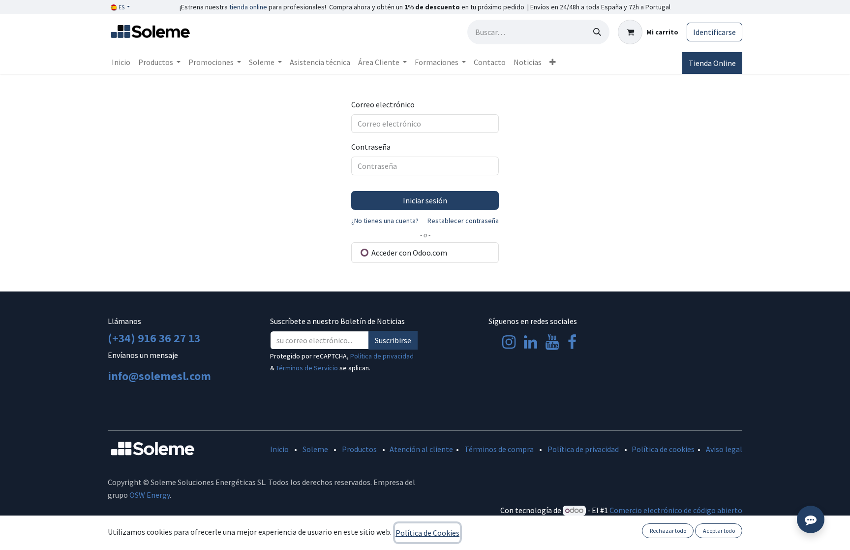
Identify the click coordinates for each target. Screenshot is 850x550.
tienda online (248, 6)
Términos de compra (499, 449)
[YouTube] (552, 342)
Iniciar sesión (425, 200)
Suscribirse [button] (393, 340)
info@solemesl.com (159, 376)
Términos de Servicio (307, 367)
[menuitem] (121, 62)
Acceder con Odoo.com (408, 253)
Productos (359, 449)
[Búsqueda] (597, 32)
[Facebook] (572, 342)
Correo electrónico (383, 104)
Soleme (315, 449)
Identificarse (714, 32)
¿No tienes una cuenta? (385, 220)
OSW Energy (149, 495)
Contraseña (371, 147)
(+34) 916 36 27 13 (154, 338)
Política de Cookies (427, 533)
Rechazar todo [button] (668, 530)
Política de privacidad (382, 356)
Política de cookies (663, 449)
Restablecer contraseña (463, 220)
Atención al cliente (421, 449)
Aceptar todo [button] (719, 530)
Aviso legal (724, 449)
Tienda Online (712, 63)
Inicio (279, 449)
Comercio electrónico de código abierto (675, 510)
